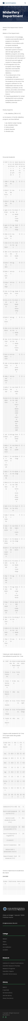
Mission (5, 939)
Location (5, 950)
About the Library (8, 998)
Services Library (7, 993)
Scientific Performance (10, 974)
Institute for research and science (13, 963)
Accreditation (7, 947)
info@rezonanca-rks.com (10, 923)
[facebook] (3, 1017)
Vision (4, 942)
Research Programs (9, 968)
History (5, 944)
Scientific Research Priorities (11, 966)
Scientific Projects (8, 971)
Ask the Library (7, 995)
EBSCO (5, 987)
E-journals (6, 990)
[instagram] (5, 1017)
